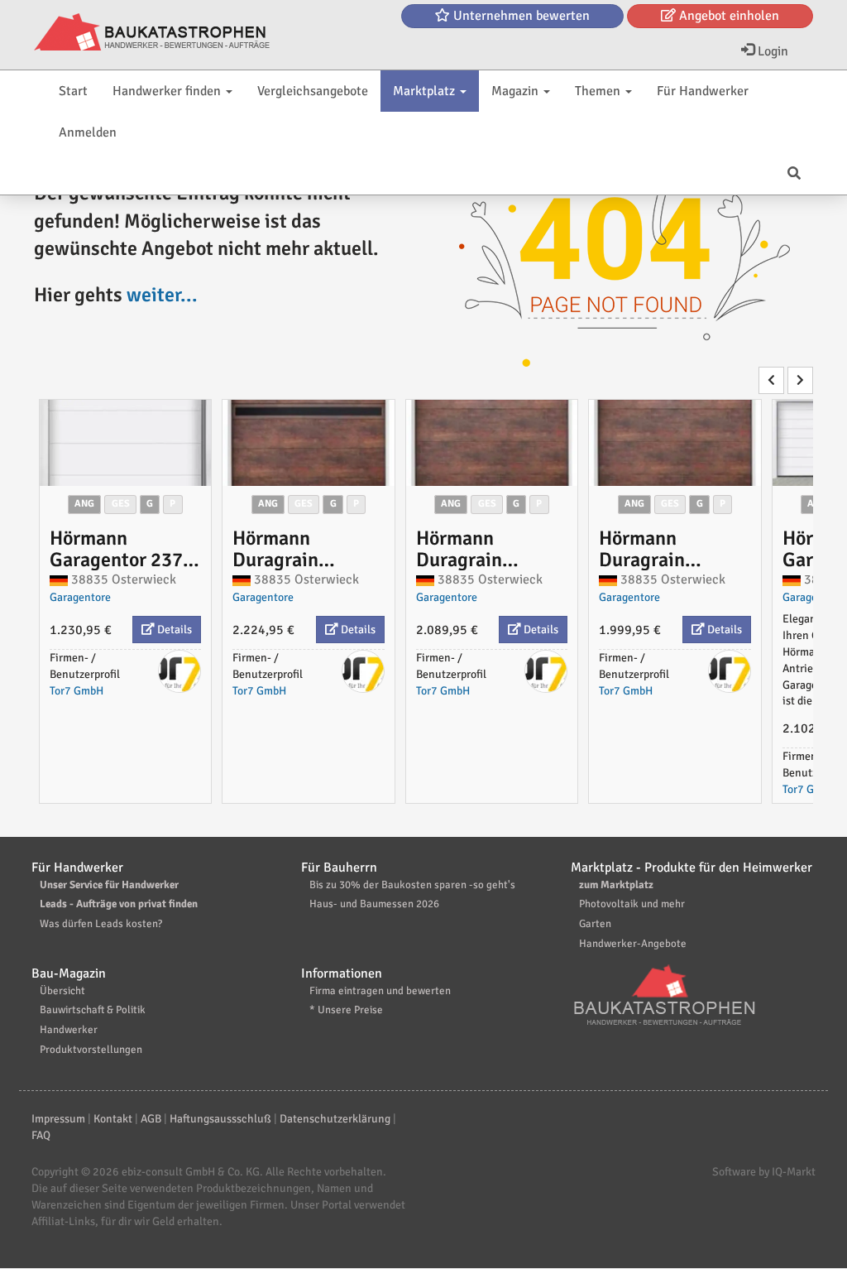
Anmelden (88, 132)
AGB (151, 1119)
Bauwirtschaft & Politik (93, 1010)
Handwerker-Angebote (633, 943)
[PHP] (152, 33)
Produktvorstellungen (91, 1049)
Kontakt (112, 1119)
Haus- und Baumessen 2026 (374, 904)
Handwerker (69, 1029)
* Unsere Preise (346, 1010)
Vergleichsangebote (312, 91)
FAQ (40, 1135)
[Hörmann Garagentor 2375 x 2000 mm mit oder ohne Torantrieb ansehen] (126, 443)
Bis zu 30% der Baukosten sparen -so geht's (412, 885)
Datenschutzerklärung (335, 1119)
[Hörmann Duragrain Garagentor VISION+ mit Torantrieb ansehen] (309, 443)
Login (771, 51)
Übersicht (62, 990)
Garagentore (80, 597)
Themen (599, 91)
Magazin (516, 91)
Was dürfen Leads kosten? (101, 923)
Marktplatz (425, 91)
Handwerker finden (168, 91)
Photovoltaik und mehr (632, 904)
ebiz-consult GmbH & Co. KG (191, 1172)
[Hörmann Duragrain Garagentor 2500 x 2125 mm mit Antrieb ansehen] (675, 443)
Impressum (58, 1119)
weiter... (162, 294)
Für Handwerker (703, 91)
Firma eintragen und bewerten (380, 990)
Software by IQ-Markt (764, 1172)
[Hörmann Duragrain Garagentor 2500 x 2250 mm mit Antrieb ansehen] (492, 443)
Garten (595, 923)
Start (73, 91)
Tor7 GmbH (76, 691)
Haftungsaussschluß (220, 1119)
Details (173, 629)
